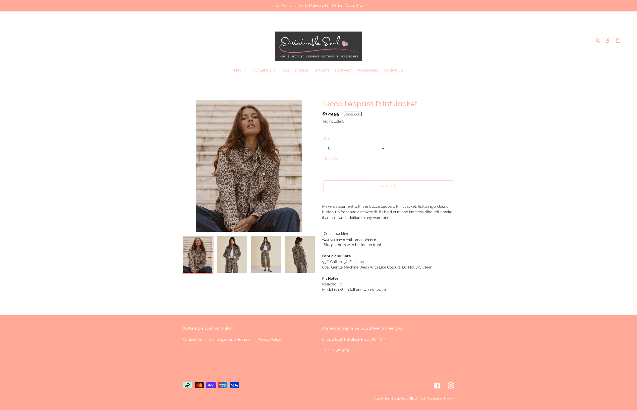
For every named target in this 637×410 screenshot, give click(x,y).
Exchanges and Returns (229, 339)
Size (326, 139)
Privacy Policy (269, 339)
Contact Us (192, 339)
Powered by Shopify (440, 398)
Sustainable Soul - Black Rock (404, 398)
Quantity (330, 159)
